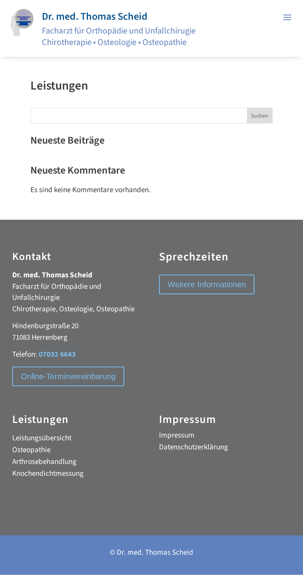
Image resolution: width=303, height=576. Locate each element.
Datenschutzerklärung (193, 449)
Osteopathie (31, 451)
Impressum (177, 437)
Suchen (259, 116)
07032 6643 (57, 354)
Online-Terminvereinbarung (68, 376)
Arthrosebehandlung (44, 463)
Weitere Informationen (207, 284)
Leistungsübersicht (41, 439)
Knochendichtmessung (48, 475)
